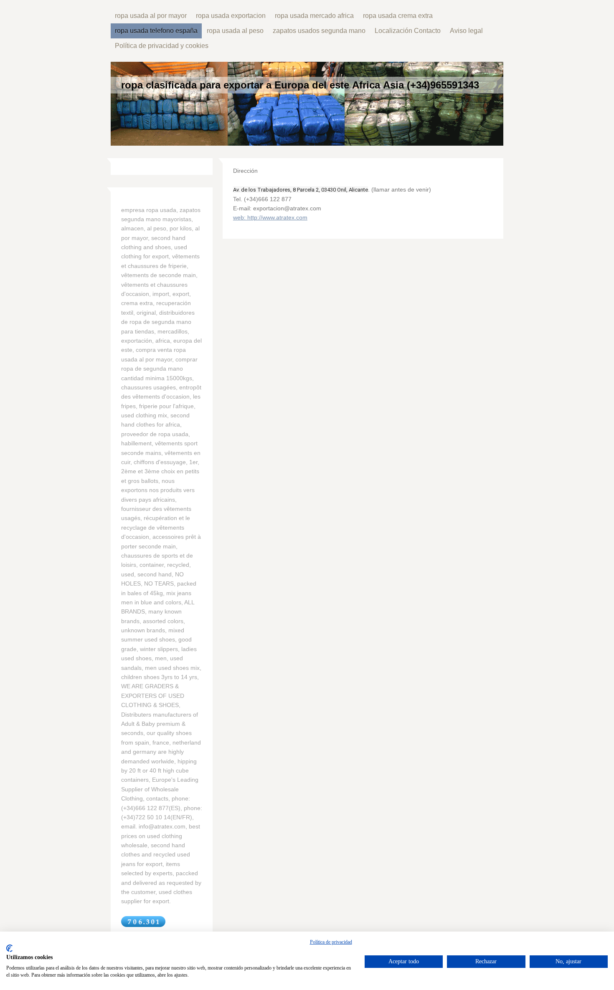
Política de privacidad (331, 942)
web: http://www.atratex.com (270, 217)
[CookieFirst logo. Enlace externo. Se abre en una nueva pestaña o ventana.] (9, 948)
